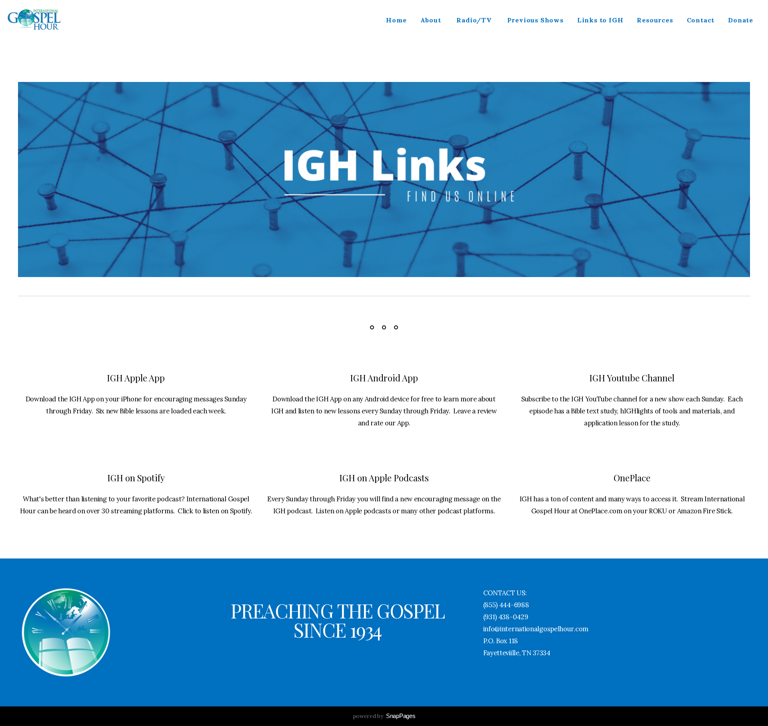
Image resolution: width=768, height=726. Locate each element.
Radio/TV (474, 20)
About (431, 20)
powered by (384, 716)
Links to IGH (600, 20)
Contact (701, 20)
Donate (740, 20)
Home (396, 20)
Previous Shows (535, 20)
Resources (655, 20)
